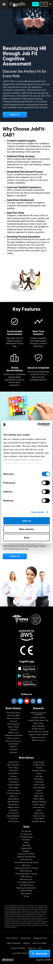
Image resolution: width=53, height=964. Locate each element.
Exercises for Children (26, 854)
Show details (37, 512)
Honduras (9, 959)
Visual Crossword (13, 793)
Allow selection (26, 529)
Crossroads (39, 782)
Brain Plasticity (13, 724)
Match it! (13, 796)
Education (26, 840)
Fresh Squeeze (39, 788)
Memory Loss (13, 733)
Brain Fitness (13, 727)
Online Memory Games (26, 882)
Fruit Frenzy (13, 768)
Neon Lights (13, 788)
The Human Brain (14, 713)
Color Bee (39, 776)
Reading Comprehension (26, 888)
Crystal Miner (13, 773)
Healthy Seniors (38, 729)
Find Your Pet (13, 813)
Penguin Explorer (39, 771)
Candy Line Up (39, 765)
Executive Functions (14, 741)
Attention (13, 752)
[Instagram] (33, 701)
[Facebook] (14, 701)
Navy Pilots (38, 723)
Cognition (13, 730)
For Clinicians (26, 834)
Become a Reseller (18, 948)
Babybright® (26, 848)
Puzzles (39, 768)
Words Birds (39, 819)
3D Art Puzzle (13, 822)
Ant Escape (13, 782)
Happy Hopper (39, 762)
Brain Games (26, 877)
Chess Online (13, 762)
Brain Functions (13, 738)
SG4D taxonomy (38, 740)
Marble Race (13, 805)
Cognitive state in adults (38, 735)
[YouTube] (27, 701)
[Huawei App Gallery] (26, 683)
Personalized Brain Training (26, 874)
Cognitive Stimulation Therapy (26, 868)
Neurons (13, 721)
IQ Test (26, 896)
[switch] (46, 482)
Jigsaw (39, 790)
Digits (39, 773)
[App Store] (26, 668)
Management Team (40, 938)
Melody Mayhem (13, 816)
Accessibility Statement (20, 953)
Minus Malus (39, 799)
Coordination (13, 744)
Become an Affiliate (39, 943)
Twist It (39, 810)
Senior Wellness (38, 726)
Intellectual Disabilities (13, 735)
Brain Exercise (26, 860)
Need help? (41, 953)
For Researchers (26, 837)
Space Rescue (13, 799)
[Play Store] (26, 676)
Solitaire (13, 776)
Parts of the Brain (13, 718)
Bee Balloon (39, 779)
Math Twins (39, 796)
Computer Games (38, 717)
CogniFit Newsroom (13, 943)
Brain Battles (26, 894)
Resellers (26, 851)
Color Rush (13, 819)
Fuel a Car (39, 793)
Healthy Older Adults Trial (38, 720)
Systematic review (38, 737)
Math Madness (13, 802)
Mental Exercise (26, 879)
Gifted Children (26, 891)
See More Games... (39, 822)
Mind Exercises (26, 871)
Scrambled (13, 810)
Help (39, 948)
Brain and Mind (13, 715)
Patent (26, 843)
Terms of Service (12, 938)
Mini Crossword (13, 765)
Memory (13, 747)
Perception (13, 750)
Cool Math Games (26, 885)
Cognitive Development (26, 857)
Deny (26, 537)
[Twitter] (20, 701)
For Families (26, 831)
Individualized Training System (26, 862)
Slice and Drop (39, 807)
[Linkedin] (39, 701)
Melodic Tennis (13, 807)
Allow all (26, 520)
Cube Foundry (39, 785)
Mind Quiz (26, 865)
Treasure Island (13, 785)
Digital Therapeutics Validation (38, 714)
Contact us (31, 948)
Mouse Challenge (39, 802)
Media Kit (26, 943)
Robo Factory (13, 779)
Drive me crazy (13, 790)
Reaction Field (39, 816)
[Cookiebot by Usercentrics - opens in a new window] (38, 424)
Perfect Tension (39, 805)
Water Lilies (39, 813)
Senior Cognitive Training (38, 732)
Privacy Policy (26, 938)
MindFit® (26, 845)
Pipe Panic (13, 771)
